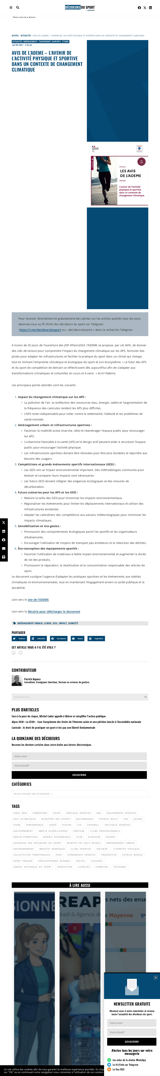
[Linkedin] (150, 7)
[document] (80, 538)
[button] (156, 977)
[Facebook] (139, 7)
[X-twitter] (144, 7)
